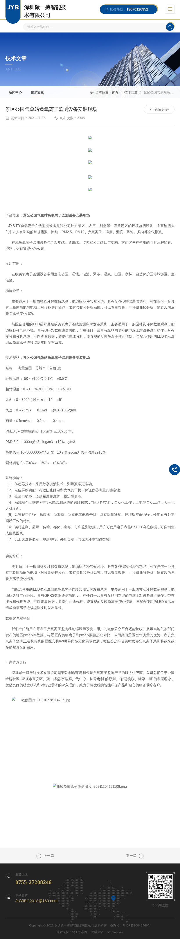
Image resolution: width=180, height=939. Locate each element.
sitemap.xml (115, 932)
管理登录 (97, 932)
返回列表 (162, 109)
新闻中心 (15, 92)
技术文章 (37, 92)
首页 (115, 92)
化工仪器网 (79, 932)
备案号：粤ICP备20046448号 (130, 925)
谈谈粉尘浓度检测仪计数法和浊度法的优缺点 (38, 856)
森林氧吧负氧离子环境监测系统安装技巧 (141, 856)
